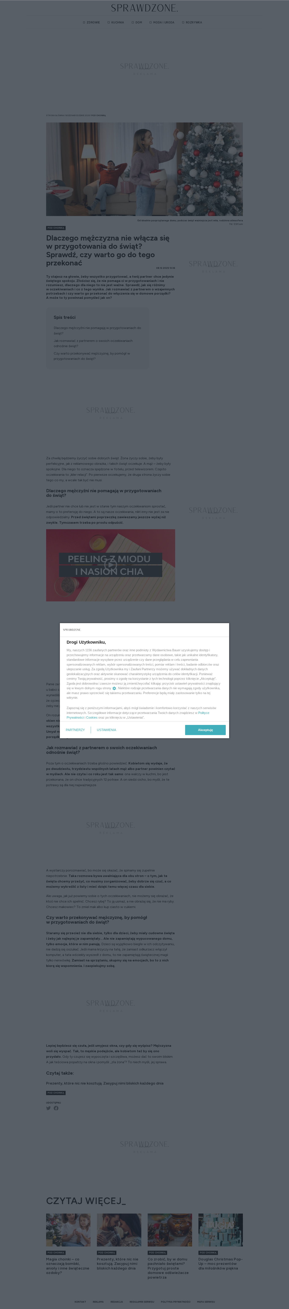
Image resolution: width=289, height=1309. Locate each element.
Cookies (92, 717)
